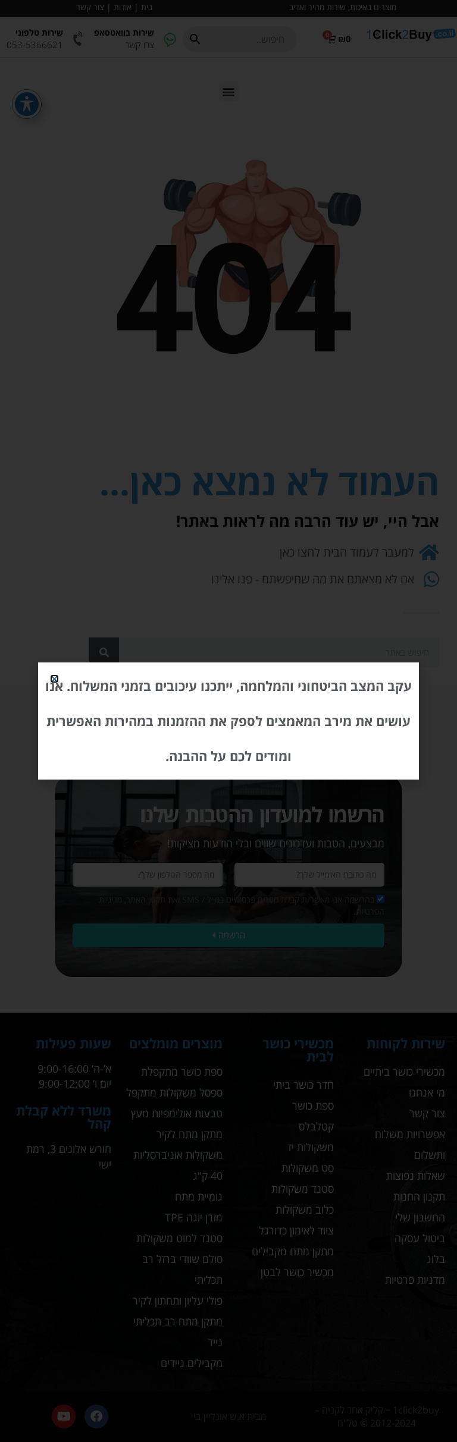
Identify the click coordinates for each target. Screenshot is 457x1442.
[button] (54, 678)
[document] (228, 721)
